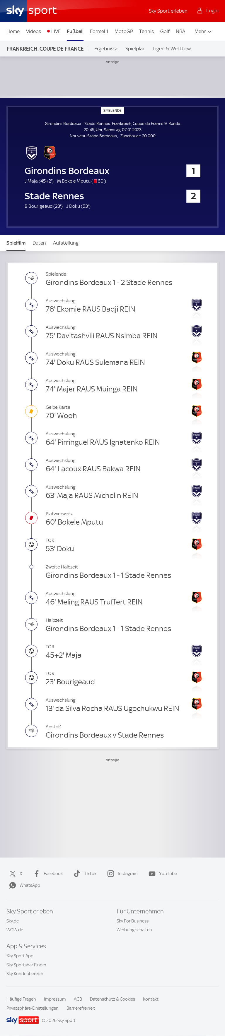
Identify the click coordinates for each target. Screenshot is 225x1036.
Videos (33, 31)
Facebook (53, 873)
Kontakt (150, 999)
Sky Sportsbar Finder (26, 965)
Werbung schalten (134, 929)
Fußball (75, 31)
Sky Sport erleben (168, 11)
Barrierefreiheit (81, 1008)
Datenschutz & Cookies (112, 999)
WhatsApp (30, 885)
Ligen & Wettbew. (172, 48)
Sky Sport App (19, 955)
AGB (78, 999)
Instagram (128, 873)
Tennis (146, 31)
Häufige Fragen (21, 999)
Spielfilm (15, 243)
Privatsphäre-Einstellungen (32, 1008)
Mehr (200, 31)
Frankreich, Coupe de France (45, 49)
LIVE (56, 31)
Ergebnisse (106, 48)
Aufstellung (66, 243)
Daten (39, 243)
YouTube (168, 873)
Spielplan (135, 48)
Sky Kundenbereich (24, 973)
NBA (180, 31)
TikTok (90, 873)
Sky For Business (133, 921)
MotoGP (124, 31)
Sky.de (12, 921)
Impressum (55, 999)
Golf (165, 31)
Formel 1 (99, 31)
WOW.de (14, 929)
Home (13, 31)
